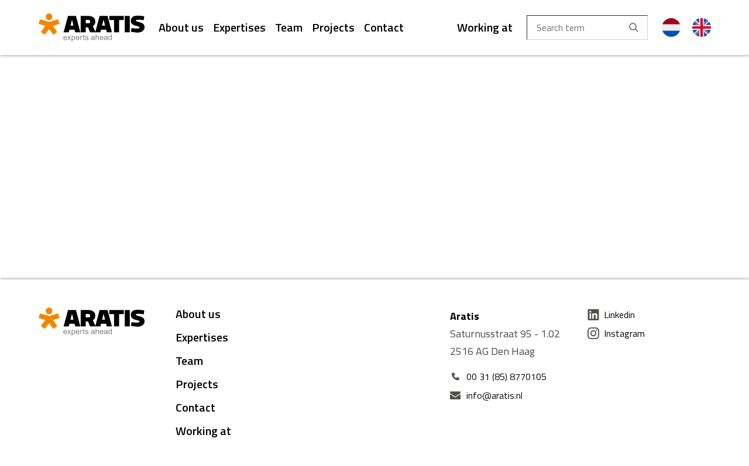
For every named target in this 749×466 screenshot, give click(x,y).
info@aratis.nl (494, 395)
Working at (485, 27)
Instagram (624, 333)
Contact (384, 27)
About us (181, 27)
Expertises (239, 27)
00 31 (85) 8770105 (506, 377)
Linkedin (619, 315)
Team (289, 27)
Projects (333, 27)
